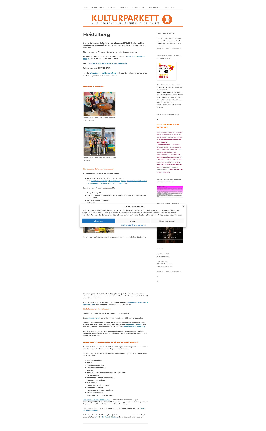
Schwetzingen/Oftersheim (137, 181)
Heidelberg (104, 181)
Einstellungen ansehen (167, 221)
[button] (183, 206)
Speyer (123, 181)
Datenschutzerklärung (129, 225)
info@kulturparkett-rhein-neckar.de (169, 48)
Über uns (111, 7)
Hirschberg (103, 183)
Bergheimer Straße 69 (133, 325)
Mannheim (95, 181)
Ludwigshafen (114, 181)
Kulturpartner (138, 7)
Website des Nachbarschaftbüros (104, 73)
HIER (161, 107)
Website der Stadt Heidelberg (133, 327)
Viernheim (112, 183)
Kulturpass (123, 7)
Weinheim (124, 183)
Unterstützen (169, 7)
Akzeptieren (98, 221)
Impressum (142, 225)
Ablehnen (133, 221)
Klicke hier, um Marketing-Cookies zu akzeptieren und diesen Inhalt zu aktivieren (170, 234)
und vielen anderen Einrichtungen (96, 400)
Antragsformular (92, 318)
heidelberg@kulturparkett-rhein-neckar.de (108, 63)
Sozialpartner (153, 7)
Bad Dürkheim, (93, 183)
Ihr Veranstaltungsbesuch (93, 7)
